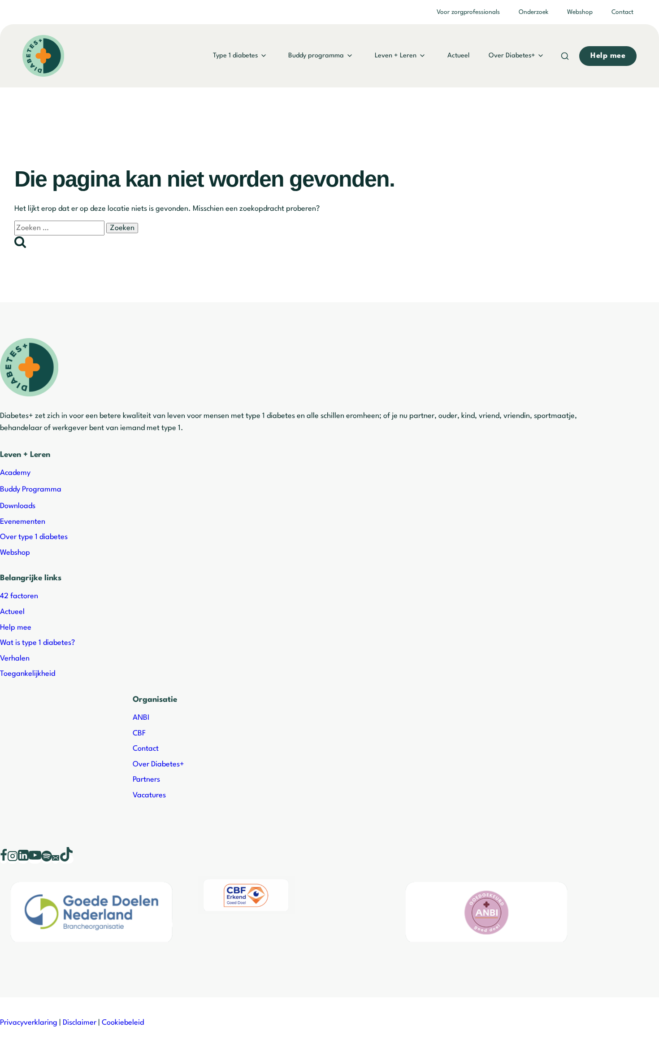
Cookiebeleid (123, 1022)
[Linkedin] (23, 859)
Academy (15, 473)
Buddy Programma (30, 489)
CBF (139, 733)
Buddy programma (316, 55)
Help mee (15, 627)
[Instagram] (12, 859)
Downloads (17, 506)
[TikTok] (66, 859)
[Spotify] (46, 859)
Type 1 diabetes (235, 55)
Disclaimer (79, 1022)
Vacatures (149, 795)
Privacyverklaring (28, 1022)
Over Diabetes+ (512, 55)
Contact (622, 12)
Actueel (458, 55)
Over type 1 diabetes (34, 537)
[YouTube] (35, 859)
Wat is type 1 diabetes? (37, 643)
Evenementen (22, 522)
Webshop (580, 12)
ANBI (141, 718)
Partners (146, 779)
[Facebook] (3, 859)
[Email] (55, 859)
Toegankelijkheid (27, 674)
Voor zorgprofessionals (468, 12)
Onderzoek (533, 12)
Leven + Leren (395, 55)
